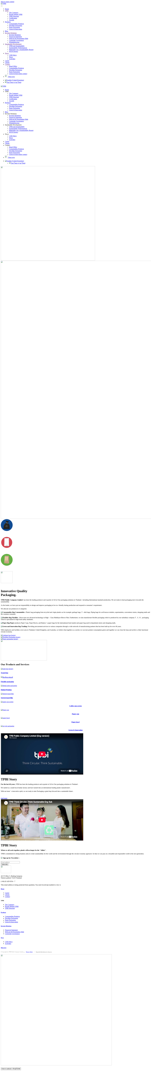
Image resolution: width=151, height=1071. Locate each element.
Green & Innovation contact (18, 74)
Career (7, 61)
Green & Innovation (15, 29)
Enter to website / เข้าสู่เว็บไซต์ (11, 1069)
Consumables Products (16, 24)
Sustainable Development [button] (13, 125)
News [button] (7, 134)
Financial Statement (15, 37)
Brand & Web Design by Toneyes (44, 951)
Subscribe (5, 864)
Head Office (13, 66)
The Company (13, 12)
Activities (12, 59)
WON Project (13, 51)
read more (4, 798)
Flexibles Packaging (15, 25)
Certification (13, 18)
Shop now (11, 77)
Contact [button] (7, 145)
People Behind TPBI (11, 906)
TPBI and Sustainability (17, 46)
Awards (11, 20)
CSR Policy (13, 55)
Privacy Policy (29, 951)
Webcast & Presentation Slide (18, 38)
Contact (7, 64)
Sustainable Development (13, 44)
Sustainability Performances (18, 48)
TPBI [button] (7, 91)
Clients (7, 62)
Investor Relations (11, 33)
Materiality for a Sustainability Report (21, 49)
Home (7, 9)
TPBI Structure (14, 16)
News (7, 53)
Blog (6, 31)
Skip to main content (7, 2)
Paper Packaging (14, 27)
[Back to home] (3, 3)
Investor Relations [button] (11, 114)
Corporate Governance (16, 40)
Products (8, 22)
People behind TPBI (15, 14)
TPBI (7, 11)
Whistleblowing (14, 42)
